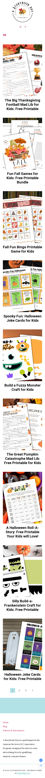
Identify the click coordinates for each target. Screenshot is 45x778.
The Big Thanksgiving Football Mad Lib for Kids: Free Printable (22, 104)
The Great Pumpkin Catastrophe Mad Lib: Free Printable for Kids (22, 458)
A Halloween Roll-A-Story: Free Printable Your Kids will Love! (22, 532)
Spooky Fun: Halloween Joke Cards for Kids (22, 318)
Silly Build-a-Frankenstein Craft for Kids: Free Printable (22, 605)
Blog (5, 726)
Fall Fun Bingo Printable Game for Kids (22, 249)
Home (6, 722)
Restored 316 (24, 773)
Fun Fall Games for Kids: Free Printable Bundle (22, 178)
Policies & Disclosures (13, 730)
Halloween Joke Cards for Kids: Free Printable (22, 676)
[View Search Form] (25, 26)
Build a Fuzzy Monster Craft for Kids (22, 387)
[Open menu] (20, 27)
